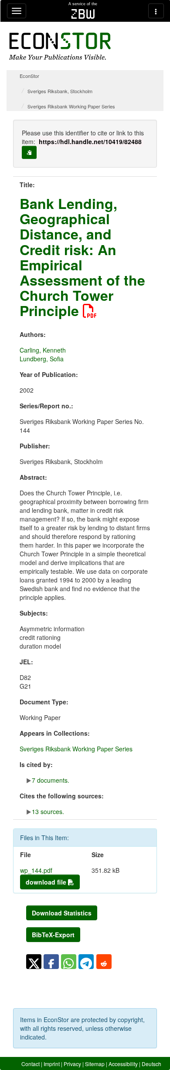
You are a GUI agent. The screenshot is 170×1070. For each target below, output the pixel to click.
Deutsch (151, 1063)
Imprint (52, 1063)
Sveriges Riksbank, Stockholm (59, 90)
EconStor (29, 75)
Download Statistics (62, 912)
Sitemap (95, 1063)
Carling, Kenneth (43, 350)
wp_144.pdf (36, 870)
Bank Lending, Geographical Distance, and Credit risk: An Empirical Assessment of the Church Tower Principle (82, 256)
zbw (83, 14)
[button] (33, 961)
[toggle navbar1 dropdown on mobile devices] (16, 10)
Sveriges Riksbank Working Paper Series (71, 106)
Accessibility (123, 1063)
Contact (30, 1063)
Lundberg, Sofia (42, 358)
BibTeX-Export (53, 934)
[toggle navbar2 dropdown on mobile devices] (156, 10)
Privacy (72, 1063)
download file (47, 882)
